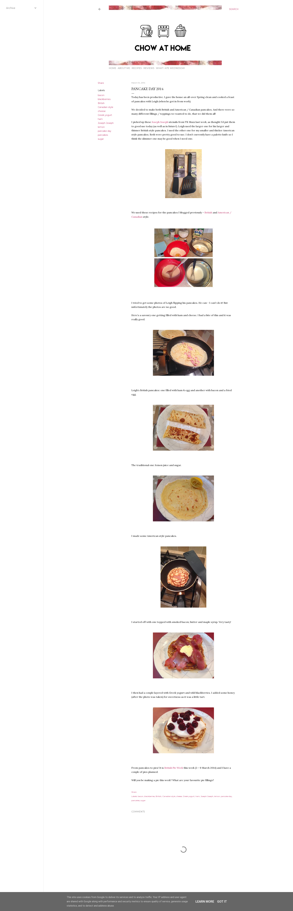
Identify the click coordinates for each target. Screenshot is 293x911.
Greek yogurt (105, 115)
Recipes (137, 68)
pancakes (103, 135)
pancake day (104, 131)
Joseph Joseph (106, 123)
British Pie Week (173, 767)
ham (100, 119)
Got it (222, 901)
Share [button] (101, 83)
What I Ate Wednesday (170, 68)
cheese (102, 111)
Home (112, 68)
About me (124, 68)
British (101, 103)
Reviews (148, 68)
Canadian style (105, 107)
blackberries (104, 99)
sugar (101, 139)
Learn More (204, 901)
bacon (101, 95)
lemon (101, 127)
